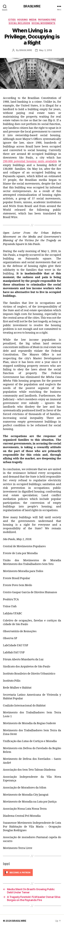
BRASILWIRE (32, 6)
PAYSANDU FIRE (47, 19)
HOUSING (22, 19)
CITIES (12, 19)
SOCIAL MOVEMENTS (43, 23)
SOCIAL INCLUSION (19, 23)
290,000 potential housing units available (30, 161)
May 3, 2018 (45, 50)
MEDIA (33, 19)
